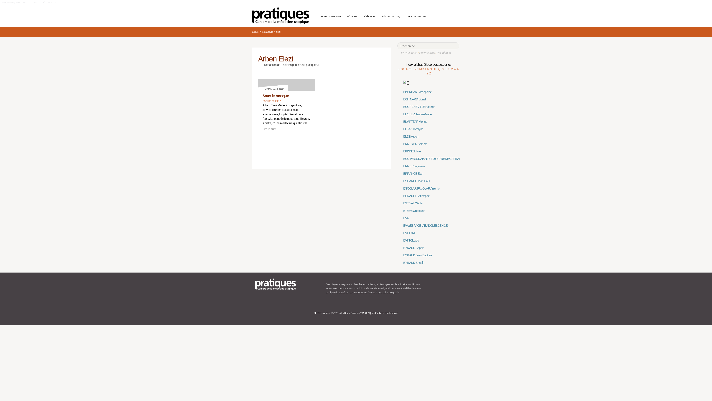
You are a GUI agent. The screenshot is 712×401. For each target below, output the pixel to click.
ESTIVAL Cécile (412, 203)
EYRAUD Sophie (413, 248)
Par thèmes (444, 52)
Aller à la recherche (48, 2)
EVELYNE (409, 233)
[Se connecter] (455, 16)
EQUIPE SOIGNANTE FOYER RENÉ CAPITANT (433, 158)
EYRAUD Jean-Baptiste (417, 255)
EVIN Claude (411, 240)
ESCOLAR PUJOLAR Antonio (421, 188)
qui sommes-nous (330, 16)
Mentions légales (321, 313)
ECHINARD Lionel (414, 99)
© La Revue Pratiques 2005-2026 (354, 313)
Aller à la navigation (11, 2)
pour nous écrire (416, 16)
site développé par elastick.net (384, 313)
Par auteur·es (409, 52)
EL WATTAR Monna (415, 121)
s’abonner (369, 16)
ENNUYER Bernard (415, 144)
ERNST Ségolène (414, 166)
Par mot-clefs (427, 52)
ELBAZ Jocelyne (413, 129)
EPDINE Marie (412, 151)
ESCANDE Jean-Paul (416, 181)
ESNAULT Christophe (416, 196)
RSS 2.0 (334, 313)
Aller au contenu (29, 2)
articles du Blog (391, 16)
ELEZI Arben (410, 136)
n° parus (352, 16)
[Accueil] (282, 15)
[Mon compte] (449, 16)
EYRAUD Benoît (413, 262)
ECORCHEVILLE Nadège (419, 106)
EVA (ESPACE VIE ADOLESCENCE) (425, 225)
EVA (406, 218)
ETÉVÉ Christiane (414, 210)
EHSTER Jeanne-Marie (417, 114)
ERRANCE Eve (412, 173)
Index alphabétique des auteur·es (428, 64)
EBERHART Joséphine (417, 92)
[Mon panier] (442, 16)
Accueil (255, 31)
